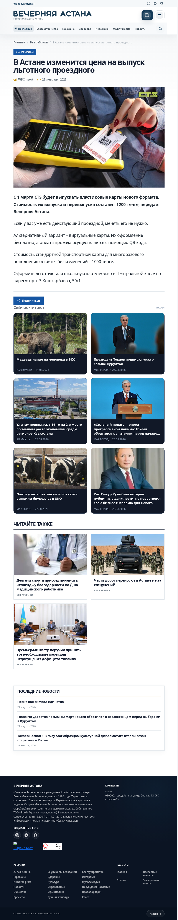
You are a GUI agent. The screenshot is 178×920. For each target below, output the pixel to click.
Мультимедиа (121, 28)
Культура (53, 882)
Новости (140, 28)
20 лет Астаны (22, 872)
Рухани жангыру (58, 897)
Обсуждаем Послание (96, 887)
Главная (19, 42)
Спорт (85, 897)
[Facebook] (161, 3)
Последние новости (150, 873)
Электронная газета (151, 882)
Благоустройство (47, 28)
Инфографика (22, 882)
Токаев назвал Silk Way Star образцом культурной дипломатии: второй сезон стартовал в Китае (81, 738)
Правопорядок (91, 892)
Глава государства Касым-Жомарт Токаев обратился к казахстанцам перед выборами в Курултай (88, 719)
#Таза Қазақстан (23, 3)
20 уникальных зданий (62, 872)
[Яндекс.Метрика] (23, 846)
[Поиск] (160, 29)
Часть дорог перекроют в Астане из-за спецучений (127, 582)
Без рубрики (39, 42)
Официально (56, 892)
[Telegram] (155, 3)
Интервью (102, 28)
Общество (19, 892)
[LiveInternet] (37, 846)
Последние (25, 28)
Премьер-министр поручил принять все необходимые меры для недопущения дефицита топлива (48, 654)
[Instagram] (148, 3)
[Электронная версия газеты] (147, 15)
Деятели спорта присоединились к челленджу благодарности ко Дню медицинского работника (47, 585)
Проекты (19, 897)
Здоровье (85, 28)
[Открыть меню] (160, 15)
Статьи (121, 880)
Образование (56, 887)
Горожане (68, 28)
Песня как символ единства (40, 702)
